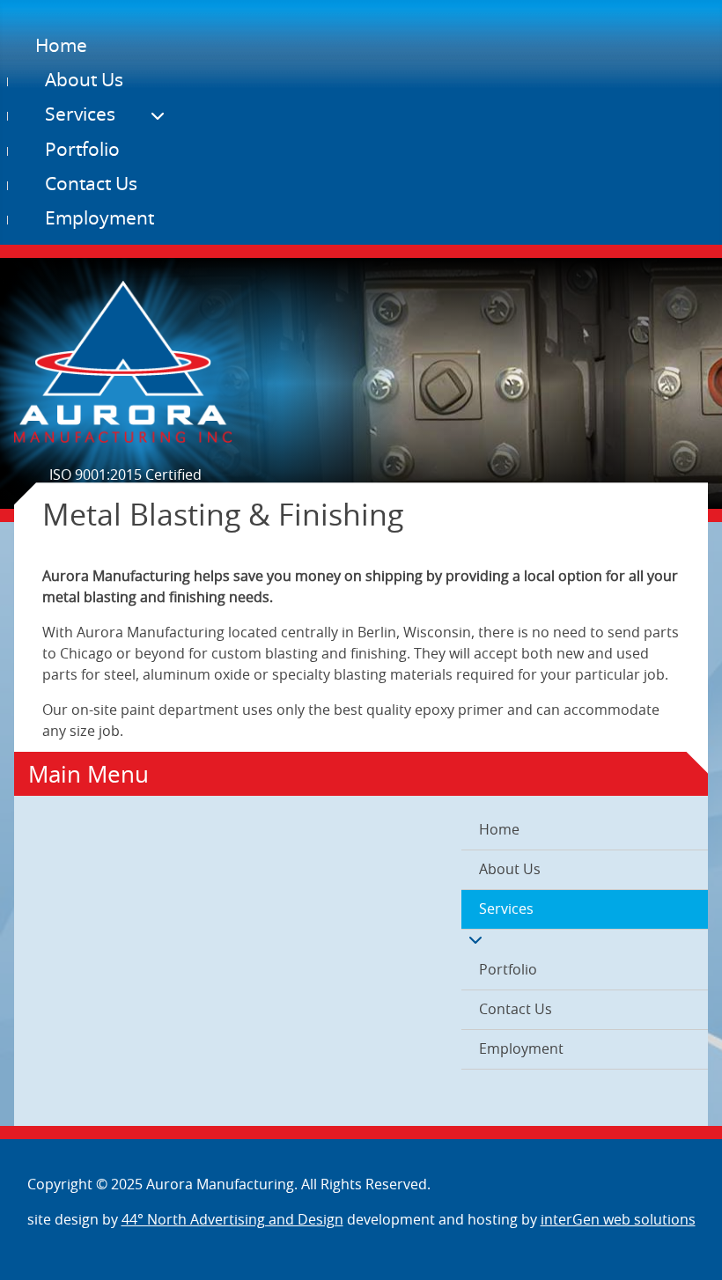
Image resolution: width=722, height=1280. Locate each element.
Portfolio (82, 150)
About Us (84, 80)
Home (61, 46)
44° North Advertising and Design (232, 1220)
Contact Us (91, 184)
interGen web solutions (618, 1220)
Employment (99, 219)
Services (80, 115)
